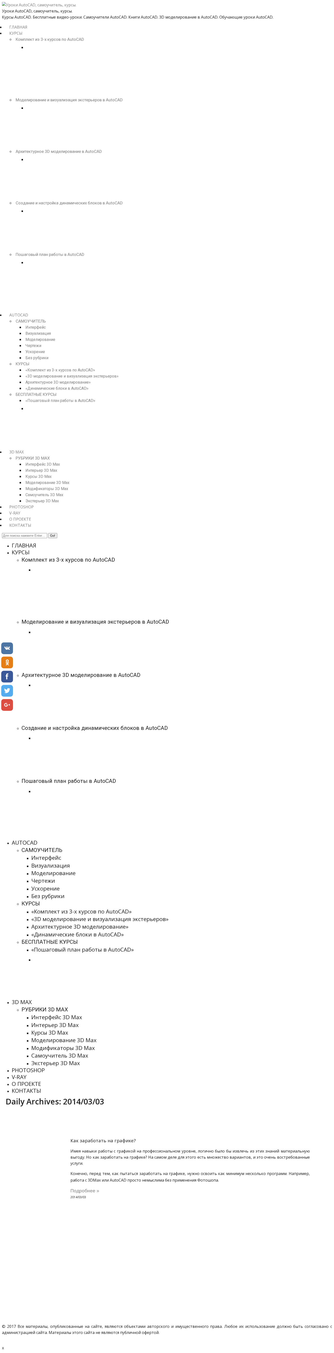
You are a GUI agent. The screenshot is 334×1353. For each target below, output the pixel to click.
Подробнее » (84, 1190)
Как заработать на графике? (103, 1140)
